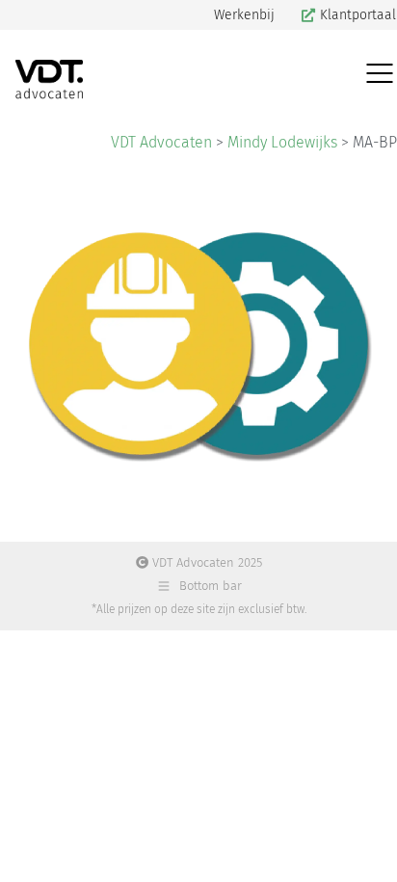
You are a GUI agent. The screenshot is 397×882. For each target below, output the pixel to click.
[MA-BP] (198, 344)
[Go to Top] (368, 853)
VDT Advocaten (161, 142)
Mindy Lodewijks (282, 142)
